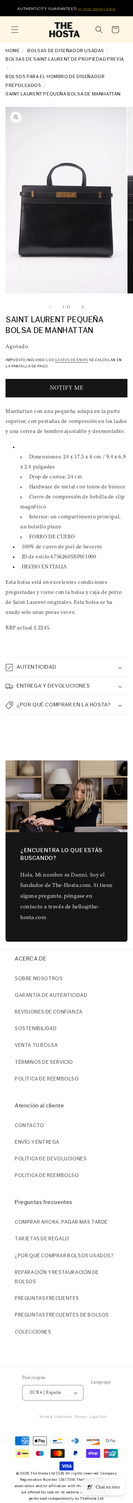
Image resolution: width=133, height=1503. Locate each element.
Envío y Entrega (37, 1142)
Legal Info (98, 1417)
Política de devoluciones (50, 1159)
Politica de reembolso (47, 1079)
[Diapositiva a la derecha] (83, 307)
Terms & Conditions (55, 1417)
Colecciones (33, 1332)
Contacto (29, 1126)
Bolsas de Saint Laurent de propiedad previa (65, 59)
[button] (15, 29)
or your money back (97, 9)
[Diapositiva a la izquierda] (50, 307)
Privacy (81, 1417)
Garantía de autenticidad (51, 995)
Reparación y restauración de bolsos (57, 1277)
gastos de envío (71, 360)
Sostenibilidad (36, 1029)
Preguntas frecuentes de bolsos (62, 1315)
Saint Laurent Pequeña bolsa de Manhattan (63, 94)
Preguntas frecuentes (47, 1298)
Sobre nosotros (38, 979)
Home (13, 50)
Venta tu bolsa (36, 1045)
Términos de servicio (44, 1062)
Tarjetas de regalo (42, 1239)
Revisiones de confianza (49, 1012)
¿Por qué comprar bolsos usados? (64, 1256)
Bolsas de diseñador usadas (65, 50)
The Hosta (39, 1474)
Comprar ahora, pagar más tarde (61, 1222)
